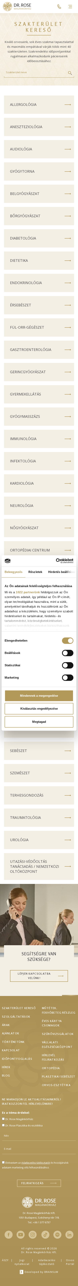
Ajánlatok (10, 1033)
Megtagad (39, 721)
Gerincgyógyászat (28, 371)
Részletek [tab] (35, 572)
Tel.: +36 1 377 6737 (39, 1222)
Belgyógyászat (24, 193)
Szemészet (20, 773)
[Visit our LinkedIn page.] (69, 1235)
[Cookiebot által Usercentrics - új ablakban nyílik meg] (56, 560)
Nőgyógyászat (24, 527)
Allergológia (23, 104)
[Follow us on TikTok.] (45, 1235)
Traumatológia (25, 817)
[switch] (67, 653)
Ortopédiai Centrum (30, 550)
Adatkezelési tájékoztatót (35, 1162)
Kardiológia (22, 483)
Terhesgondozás (26, 795)
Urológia (19, 839)
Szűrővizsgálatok (58, 1034)
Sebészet (18, 750)
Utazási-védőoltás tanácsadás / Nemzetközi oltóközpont (34, 866)
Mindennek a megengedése (39, 695)
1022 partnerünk (28, 592)
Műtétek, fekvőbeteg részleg (58, 1010)
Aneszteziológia (26, 126)
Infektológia (23, 461)
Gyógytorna (22, 171)
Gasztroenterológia (30, 349)
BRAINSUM (51, 1272)
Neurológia (21, 505)
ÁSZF (5, 1260)
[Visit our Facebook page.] (9, 1235)
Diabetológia (23, 238)
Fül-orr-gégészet (27, 327)
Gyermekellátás (25, 394)
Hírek (6, 1067)
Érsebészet (20, 305)
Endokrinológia (26, 282)
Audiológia (21, 149)
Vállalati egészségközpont (57, 1044)
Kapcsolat (11, 1050)
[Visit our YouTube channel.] (21, 1235)
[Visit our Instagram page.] (33, 1235)
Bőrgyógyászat (25, 215)
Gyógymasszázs (25, 416)
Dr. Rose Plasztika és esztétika (24, 1125)
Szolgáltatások (16, 1016)
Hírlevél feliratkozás (53, 1057)
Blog (6, 1075)
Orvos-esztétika (56, 1085)
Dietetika (19, 260)
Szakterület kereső (19, 1008)
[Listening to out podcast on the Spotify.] (57, 1235)
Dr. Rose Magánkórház (19, 1119)
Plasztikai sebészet (59, 1076)
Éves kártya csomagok (52, 1023)
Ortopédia (51, 1068)
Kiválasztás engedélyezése (39, 708)
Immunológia (23, 438)
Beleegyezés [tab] (13, 572)
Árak (6, 1025)
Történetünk (13, 1041)
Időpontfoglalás (17, 1058)
